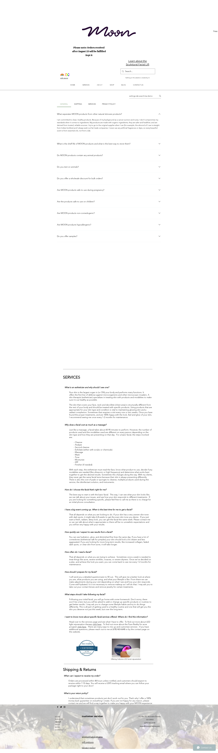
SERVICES (59, 719)
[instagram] (64, 707)
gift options (88, 742)
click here (97, 624)
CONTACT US (60, 730)
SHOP (57, 724)
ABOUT (58, 722)
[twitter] (61, 707)
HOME (57, 717)
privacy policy (88, 747)
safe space (64, 78)
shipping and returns (92, 736)
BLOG (57, 727)
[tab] (64, 104)
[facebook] (58, 707)
